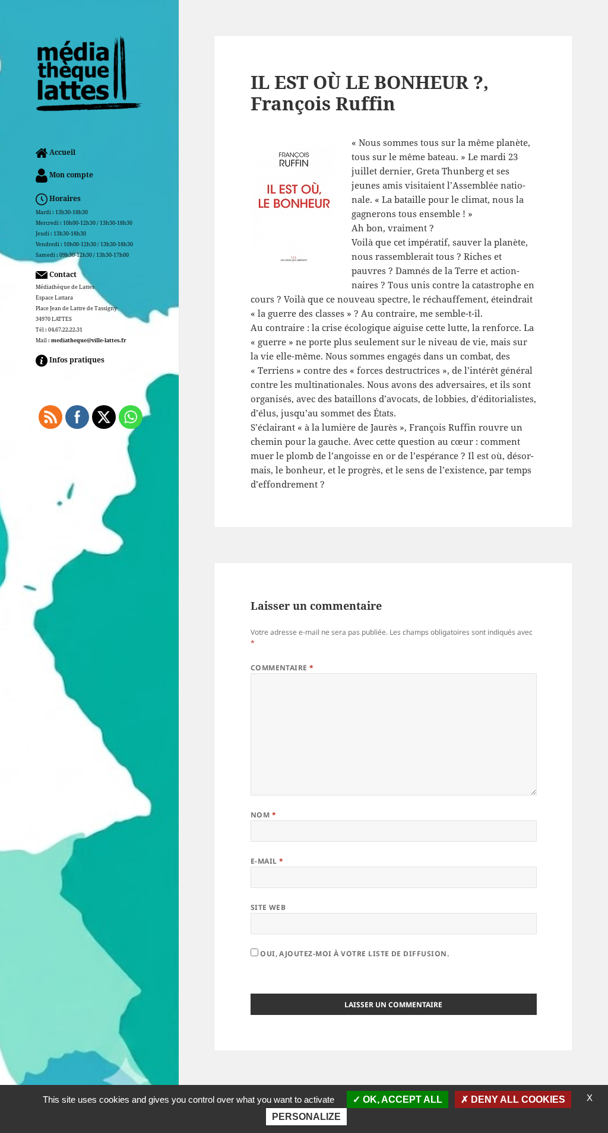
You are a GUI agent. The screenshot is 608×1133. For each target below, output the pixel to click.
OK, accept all (401, 1099)
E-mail (267, 861)
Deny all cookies (516, 1099)
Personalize (306, 1117)
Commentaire (282, 668)
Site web (268, 907)
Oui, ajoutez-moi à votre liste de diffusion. (353, 954)
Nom (263, 815)
